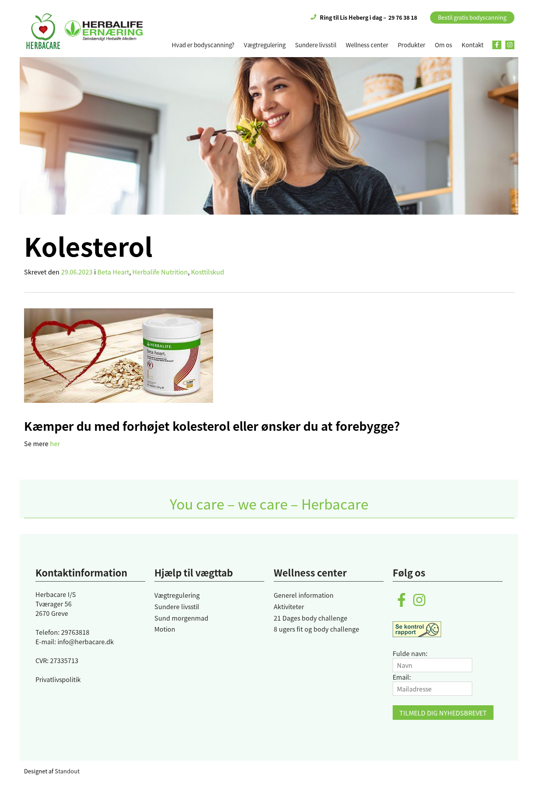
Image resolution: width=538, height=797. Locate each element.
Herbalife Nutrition (160, 271)
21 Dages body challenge (310, 618)
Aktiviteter (289, 606)
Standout (67, 771)
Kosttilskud (207, 271)
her (55, 443)
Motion (164, 629)
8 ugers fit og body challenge (316, 629)
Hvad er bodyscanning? (203, 45)
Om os (443, 45)
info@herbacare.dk (86, 641)
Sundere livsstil (315, 45)
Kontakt (473, 45)
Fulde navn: (410, 653)
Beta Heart (113, 271)
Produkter (411, 45)
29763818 (75, 632)
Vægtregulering (265, 45)
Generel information (304, 595)
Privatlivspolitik (58, 679)
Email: (402, 677)
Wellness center (367, 45)
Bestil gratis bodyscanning (472, 17)
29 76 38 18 (402, 17)
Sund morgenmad (181, 618)
